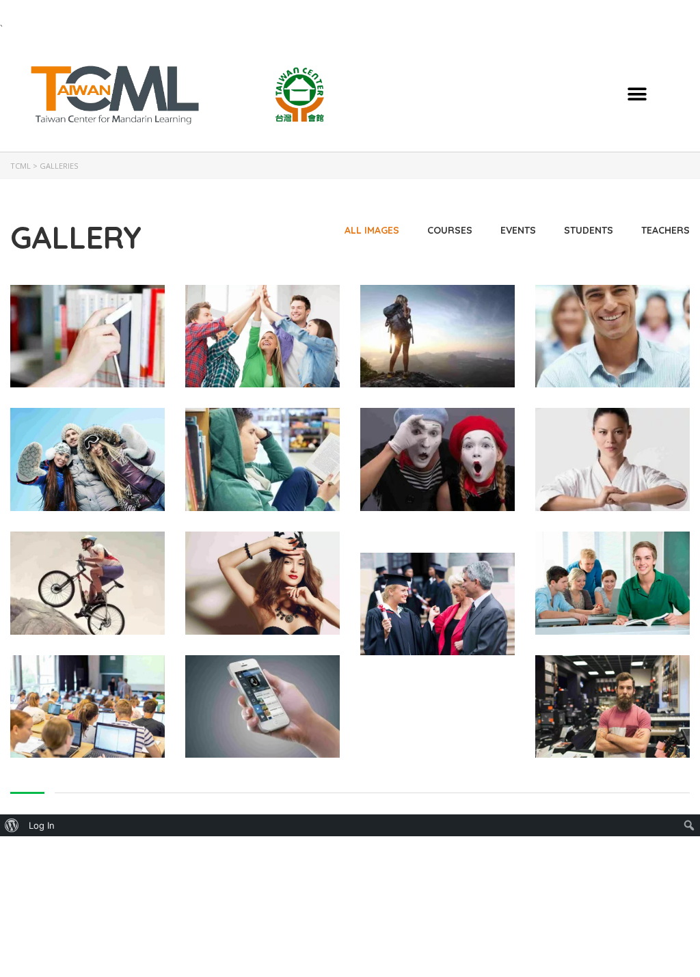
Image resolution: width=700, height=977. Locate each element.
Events (518, 230)
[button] (637, 94)
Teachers (665, 230)
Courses (449, 230)
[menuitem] (12, 825)
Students (588, 230)
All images (372, 230)
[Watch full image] (87, 336)
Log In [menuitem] (42, 825)
